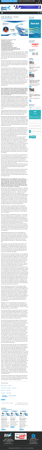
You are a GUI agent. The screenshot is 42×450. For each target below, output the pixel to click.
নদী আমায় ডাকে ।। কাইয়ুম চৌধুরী (6, 393)
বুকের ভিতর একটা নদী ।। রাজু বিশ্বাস (6, 385)
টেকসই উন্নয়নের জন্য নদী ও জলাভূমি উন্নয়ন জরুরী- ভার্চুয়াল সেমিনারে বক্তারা (21, 404)
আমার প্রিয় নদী (3, 399)
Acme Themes (30, 448)
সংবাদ (30, 72)
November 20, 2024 (33, 64)
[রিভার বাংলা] (2, 12)
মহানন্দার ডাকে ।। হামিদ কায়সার (5, 390)
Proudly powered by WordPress (14, 448)
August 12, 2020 (13, 416)
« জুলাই (31, 136)
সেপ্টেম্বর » (33, 137)
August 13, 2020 (4, 416)
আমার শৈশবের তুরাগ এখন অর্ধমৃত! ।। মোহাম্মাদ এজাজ (8, 388)
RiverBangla (32, 93)
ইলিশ (22, 221)
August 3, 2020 (22, 416)
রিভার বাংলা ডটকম (9, 19)
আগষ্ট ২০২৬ (35, 112)
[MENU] (41, 12)
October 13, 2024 (32, 77)
